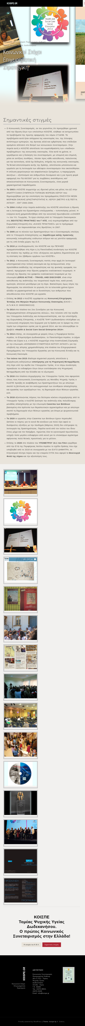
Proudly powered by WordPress (30, 1021)
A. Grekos (60, 1021)
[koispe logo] (12, 3)
